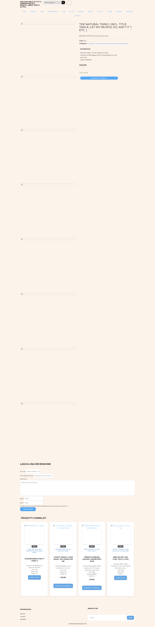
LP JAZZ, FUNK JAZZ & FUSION (102, 43)
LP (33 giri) (90, 43)
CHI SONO (33, 11)
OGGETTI (100, 11)
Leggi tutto (34, 577)
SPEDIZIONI (129, 11)
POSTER (109, 11)
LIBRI (63, 11)
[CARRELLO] (69, 3)
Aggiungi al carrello (99, 78)
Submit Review (28, 509)
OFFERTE (81, 11)
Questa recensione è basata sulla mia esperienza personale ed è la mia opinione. (43, 506)
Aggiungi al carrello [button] (63, 586)
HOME (24, 11)
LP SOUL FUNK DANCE (118, 43)
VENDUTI (90, 11)
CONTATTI (77, 16)
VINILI (42, 11)
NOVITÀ (71, 11)
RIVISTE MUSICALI (53, 11)
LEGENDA (119, 11)
